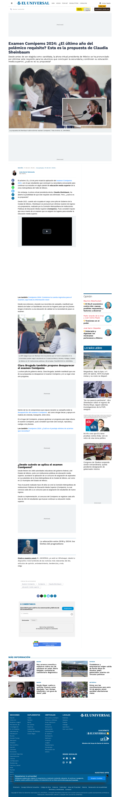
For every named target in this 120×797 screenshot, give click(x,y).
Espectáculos (14, 756)
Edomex (65, 718)
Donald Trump (14, 738)
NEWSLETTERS (73, 3)
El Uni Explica (14, 729)
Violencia (55, 787)
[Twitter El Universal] (70, 758)
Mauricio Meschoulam (92, 301)
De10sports (49, 736)
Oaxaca (65, 720)
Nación (20, 168)
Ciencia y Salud (15, 765)
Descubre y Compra (51, 718)
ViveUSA (48, 740)
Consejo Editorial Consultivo (30, 787)
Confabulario (14, 761)
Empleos (48, 724)
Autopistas (31, 729)
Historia (84, 787)
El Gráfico (48, 733)
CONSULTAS (83, 3)
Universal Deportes (16, 754)
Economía (13, 751)
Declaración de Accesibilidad (97, 787)
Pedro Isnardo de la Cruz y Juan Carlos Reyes (94, 317)
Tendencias (13, 763)
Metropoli (13, 740)
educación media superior (30, 587)
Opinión (88, 296)
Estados (12, 742)
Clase (29, 718)
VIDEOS (58, 3)
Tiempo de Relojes (33, 731)
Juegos (47, 742)
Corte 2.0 (13, 720)
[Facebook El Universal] (67, 758)
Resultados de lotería (50, 750)
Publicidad (63, 787)
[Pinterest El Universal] (67, 762)
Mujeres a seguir (15, 722)
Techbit (12, 770)
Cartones (13, 749)
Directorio (16, 787)
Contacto (68, 789)
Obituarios (48, 727)
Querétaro (66, 727)
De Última (30, 724)
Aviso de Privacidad (74, 787)
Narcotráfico (14, 745)
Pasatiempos (49, 745)
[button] (102, 9)
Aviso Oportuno (50, 722)
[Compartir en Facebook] (13, 180)
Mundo (12, 736)
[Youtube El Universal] (74, 758)
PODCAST (65, 3)
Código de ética (46, 787)
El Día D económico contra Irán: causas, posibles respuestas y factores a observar (93, 307)
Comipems (41, 584)
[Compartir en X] (13, 183)
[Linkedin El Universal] (70, 762)
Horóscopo (48, 747)
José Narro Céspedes (92, 328)
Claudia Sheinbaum (55, 584)
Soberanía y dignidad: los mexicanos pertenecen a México (93, 334)
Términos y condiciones (56, 789)
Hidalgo (65, 724)
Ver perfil (22, 173)
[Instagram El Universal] (63, 762)
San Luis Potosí (68, 729)
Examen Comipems (28, 584)
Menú (12, 772)
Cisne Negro (31, 733)
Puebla (65, 722)
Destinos (30, 727)
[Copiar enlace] (13, 194)
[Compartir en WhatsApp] (13, 187)
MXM (53, 3)
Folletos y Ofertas (51, 720)
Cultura (12, 758)
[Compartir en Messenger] (13, 191)
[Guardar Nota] (13, 198)
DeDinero (48, 738)
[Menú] (11, 3)
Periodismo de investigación (15, 726)
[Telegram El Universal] (63, 758)
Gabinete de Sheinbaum (14, 732)
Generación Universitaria (49, 730)
